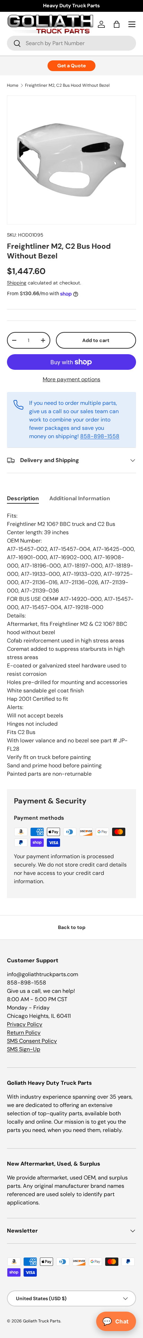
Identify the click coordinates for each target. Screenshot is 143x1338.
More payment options (71, 379)
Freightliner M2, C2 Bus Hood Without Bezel (67, 85)
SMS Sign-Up (23, 1049)
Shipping (16, 283)
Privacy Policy (24, 1024)
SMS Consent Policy (32, 1041)
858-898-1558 (99, 436)
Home (12, 85)
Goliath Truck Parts (41, 1321)
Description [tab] (23, 498)
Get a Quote (71, 65)
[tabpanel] (71, 645)
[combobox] (71, 43)
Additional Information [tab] (79, 498)
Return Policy (24, 1032)
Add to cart (95, 340)
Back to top (71, 927)
